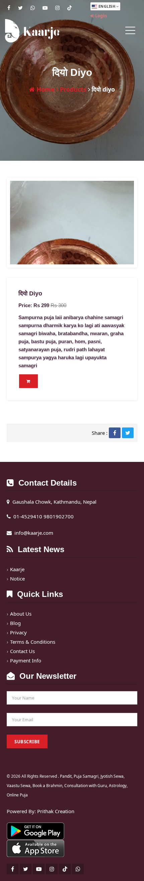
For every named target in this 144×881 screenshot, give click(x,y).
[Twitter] (20, 7)
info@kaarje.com (33, 532)
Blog (15, 623)
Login (100, 16)
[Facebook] (9, 7)
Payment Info (25, 660)
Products (72, 89)
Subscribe (27, 742)
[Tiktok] (69, 7)
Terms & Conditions (32, 641)
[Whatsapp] (32, 7)
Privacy (18, 632)
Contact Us (22, 651)
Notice (17, 578)
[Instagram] (57, 7)
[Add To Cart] (28, 381)
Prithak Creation (55, 811)
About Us (20, 613)
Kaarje (17, 569)
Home (45, 89)
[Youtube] (45, 7)
